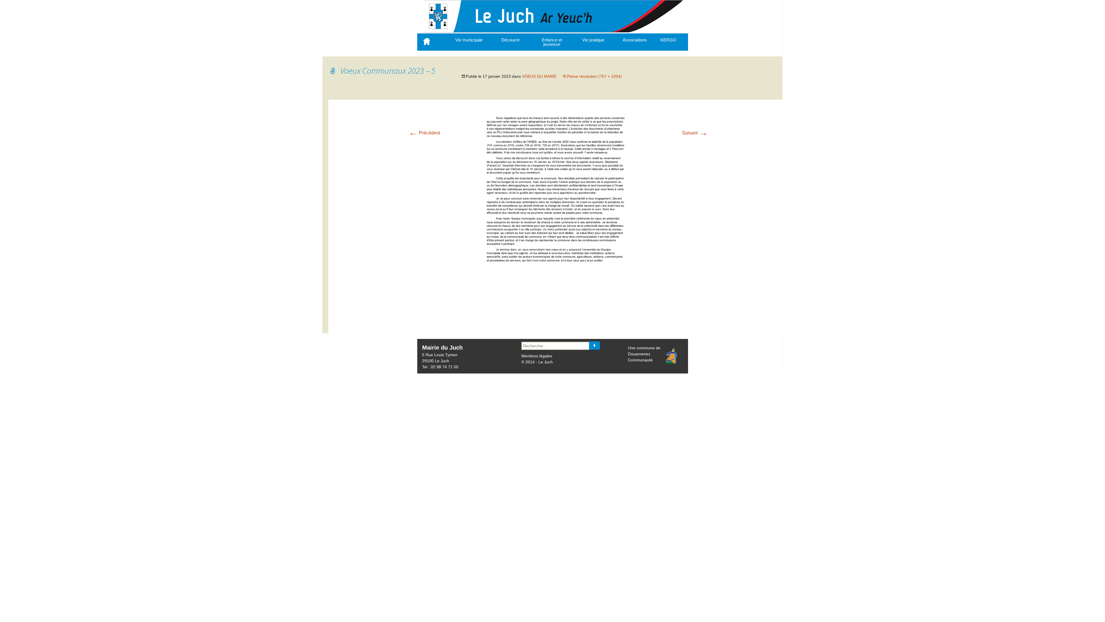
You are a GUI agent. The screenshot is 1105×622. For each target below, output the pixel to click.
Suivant (695, 132)
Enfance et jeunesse (552, 42)
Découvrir (510, 39)
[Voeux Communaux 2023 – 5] (558, 318)
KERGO (668, 39)
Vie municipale (469, 39)
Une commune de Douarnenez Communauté (644, 354)
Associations (635, 39)
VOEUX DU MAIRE (539, 76)
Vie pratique (593, 39)
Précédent (424, 132)
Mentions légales (536, 356)
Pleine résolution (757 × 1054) (594, 76)
